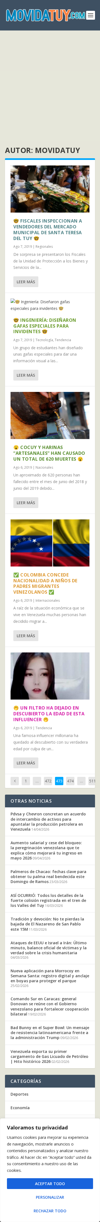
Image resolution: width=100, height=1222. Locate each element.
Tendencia (63, 340)
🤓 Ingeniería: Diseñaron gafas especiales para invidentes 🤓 (44, 326)
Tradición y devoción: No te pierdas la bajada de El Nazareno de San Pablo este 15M (47, 924)
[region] (50, 1170)
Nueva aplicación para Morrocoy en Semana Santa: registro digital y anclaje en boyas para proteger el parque (50, 975)
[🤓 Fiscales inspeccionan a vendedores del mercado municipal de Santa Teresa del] (50, 189)
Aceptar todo (50, 1183)
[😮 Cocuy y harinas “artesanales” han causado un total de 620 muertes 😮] (50, 415)
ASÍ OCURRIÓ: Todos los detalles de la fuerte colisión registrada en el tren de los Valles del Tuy (48, 900)
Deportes (19, 1094)
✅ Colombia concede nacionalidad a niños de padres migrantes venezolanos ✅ (45, 583)
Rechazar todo (50, 1210)
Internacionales (48, 600)
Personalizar (50, 1197)
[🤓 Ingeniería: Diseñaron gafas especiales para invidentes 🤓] (50, 305)
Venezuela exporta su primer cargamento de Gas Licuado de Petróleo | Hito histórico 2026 (49, 1056)
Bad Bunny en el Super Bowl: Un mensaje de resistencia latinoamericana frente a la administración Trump (50, 1032)
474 (70, 781)
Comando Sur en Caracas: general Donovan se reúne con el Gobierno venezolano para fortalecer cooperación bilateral (50, 1006)
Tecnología (44, 340)
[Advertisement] (50, 83)
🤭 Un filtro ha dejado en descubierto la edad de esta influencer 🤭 (49, 714)
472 (48, 781)
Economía (20, 1107)
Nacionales (44, 467)
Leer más (26, 281)
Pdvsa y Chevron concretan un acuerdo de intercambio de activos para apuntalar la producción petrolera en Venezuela (48, 821)
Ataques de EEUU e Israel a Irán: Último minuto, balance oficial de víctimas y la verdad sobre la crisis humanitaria (49, 947)
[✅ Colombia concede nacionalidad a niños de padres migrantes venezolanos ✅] (50, 543)
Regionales (44, 246)
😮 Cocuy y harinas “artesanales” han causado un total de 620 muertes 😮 (49, 453)
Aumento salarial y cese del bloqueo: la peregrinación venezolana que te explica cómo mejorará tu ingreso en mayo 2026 (46, 850)
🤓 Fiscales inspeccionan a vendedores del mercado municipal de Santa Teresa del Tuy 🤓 (47, 229)
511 (92, 781)
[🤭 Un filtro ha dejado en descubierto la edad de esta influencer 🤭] (50, 676)
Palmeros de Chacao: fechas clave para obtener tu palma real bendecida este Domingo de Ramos (48, 876)
